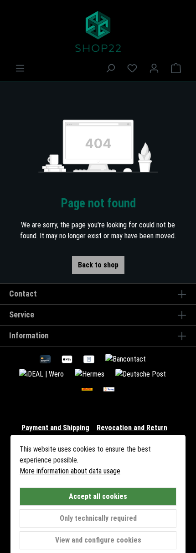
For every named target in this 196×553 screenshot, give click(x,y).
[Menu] (20, 68)
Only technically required (98, 518)
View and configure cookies (98, 540)
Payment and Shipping (55, 427)
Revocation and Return (132, 427)
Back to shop (98, 265)
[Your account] (154, 68)
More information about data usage (70, 471)
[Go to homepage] (98, 31)
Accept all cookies (98, 496)
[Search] (110, 68)
